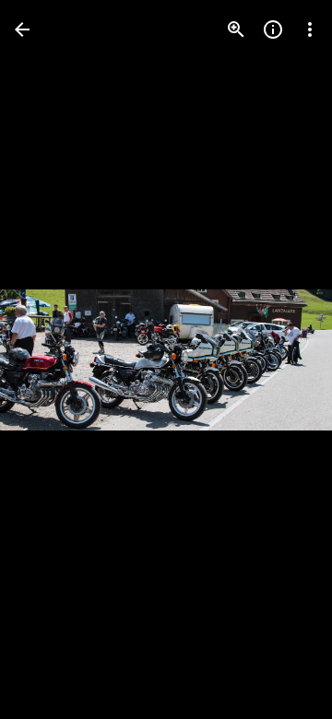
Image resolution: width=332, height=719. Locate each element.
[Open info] (273, 29)
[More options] (309, 29)
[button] (51, 359)
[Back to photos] (22, 29)
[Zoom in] (236, 29)
